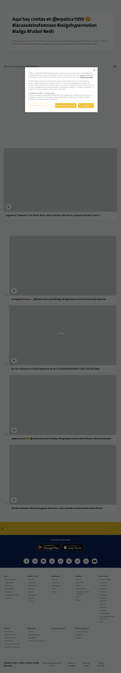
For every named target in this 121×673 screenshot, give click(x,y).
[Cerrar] (94, 70)
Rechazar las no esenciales (65, 105)
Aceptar (86, 105)
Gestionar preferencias (38, 105)
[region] (61, 89)
